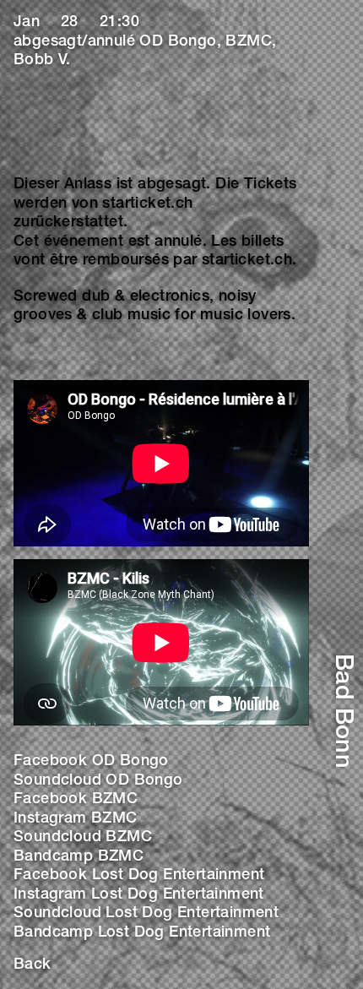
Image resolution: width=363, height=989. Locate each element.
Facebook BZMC (76, 799)
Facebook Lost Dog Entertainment (139, 875)
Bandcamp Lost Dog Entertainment (142, 933)
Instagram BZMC (76, 819)
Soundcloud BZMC (83, 837)
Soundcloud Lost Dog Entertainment (146, 913)
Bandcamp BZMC (79, 857)
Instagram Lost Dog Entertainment (139, 895)
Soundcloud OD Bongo (98, 781)
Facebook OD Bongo (91, 761)
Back (32, 965)
